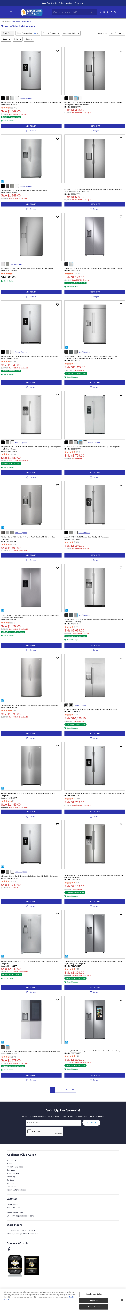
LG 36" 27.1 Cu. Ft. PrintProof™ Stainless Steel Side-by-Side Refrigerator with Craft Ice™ (30, 1052)
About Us (10, 1183)
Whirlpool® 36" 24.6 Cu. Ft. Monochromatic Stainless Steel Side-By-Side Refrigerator (29, 356)
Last (72, 1090)
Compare (33, 131)
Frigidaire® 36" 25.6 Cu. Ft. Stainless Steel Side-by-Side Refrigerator (24, 190)
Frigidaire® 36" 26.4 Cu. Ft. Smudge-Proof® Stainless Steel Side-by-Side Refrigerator (29, 705)
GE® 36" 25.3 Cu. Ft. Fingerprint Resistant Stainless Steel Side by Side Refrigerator (92, 447)
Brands (9, 1163)
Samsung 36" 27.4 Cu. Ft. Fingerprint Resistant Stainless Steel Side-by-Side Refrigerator (94, 268)
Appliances (16, 22)
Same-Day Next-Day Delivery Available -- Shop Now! (63, 3)
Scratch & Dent (13, 1173)
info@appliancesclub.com (23, 1216)
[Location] (108, 12)
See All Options (26, 98)
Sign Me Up (91, 1122)
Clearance (11, 1170)
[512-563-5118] (111, 12)
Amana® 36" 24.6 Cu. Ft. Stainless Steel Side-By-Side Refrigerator (86, 537)
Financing (11, 1176)
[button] (11, 12)
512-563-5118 (18, 1212)
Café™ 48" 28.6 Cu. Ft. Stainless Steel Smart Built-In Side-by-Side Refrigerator (90, 709)
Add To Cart (31, 126)
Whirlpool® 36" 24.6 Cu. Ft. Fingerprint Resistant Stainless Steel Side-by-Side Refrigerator (31, 102)
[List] (104, 12)
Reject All (94, 1300)
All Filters (8, 33)
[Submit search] (92, 12)
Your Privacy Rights (94, 1294)
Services (10, 1180)
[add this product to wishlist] (57, 51)
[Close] (122, 1300)
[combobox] (28, 33)
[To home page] (32, 12)
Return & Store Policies (16, 1190)
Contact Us (11, 1186)
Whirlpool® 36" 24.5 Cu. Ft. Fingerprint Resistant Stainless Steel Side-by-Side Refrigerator (94, 793)
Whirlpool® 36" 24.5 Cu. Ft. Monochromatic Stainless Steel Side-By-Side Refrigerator (29, 876)
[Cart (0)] (115, 12)
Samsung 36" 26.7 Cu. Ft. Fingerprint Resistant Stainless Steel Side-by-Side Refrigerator (94, 1051)
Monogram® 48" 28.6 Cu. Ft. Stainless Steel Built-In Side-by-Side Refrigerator (27, 268)
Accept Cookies (94, 1307)
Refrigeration (26, 22)
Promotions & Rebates (16, 1167)
